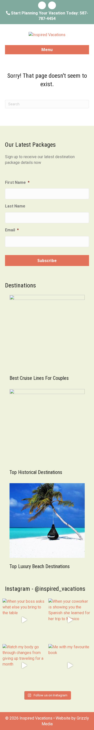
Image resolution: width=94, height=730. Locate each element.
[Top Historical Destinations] (47, 426)
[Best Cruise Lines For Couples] (47, 332)
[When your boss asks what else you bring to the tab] (24, 620)
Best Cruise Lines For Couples (39, 378)
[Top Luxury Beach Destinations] (47, 520)
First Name (17, 182)
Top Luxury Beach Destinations (40, 566)
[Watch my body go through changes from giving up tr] (24, 665)
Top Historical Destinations (36, 472)
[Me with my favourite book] (70, 665)
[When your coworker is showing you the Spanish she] (70, 620)
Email (12, 230)
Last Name (15, 206)
